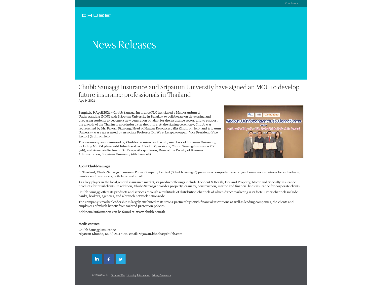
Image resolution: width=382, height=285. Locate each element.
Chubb (96, 15)
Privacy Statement (161, 275)
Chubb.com (291, 3)
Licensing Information (138, 275)
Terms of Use (118, 275)
